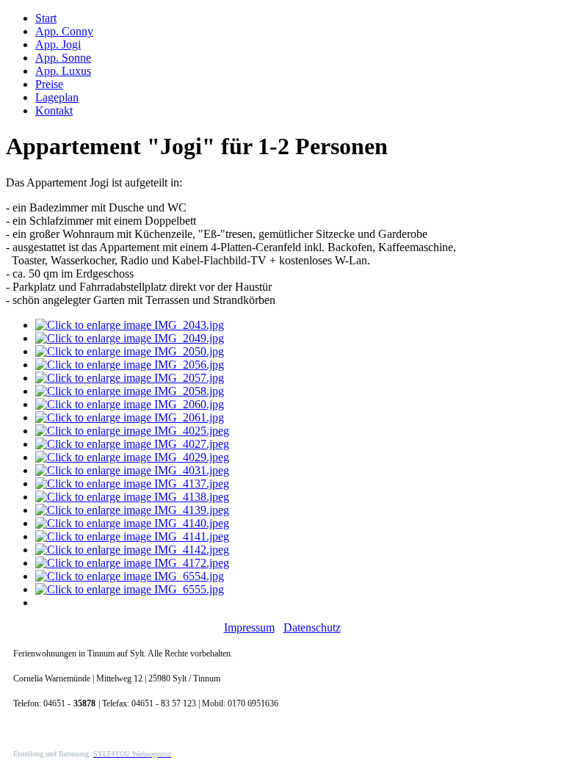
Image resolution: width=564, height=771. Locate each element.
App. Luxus (63, 71)
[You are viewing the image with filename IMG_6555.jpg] (129, 589)
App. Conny (64, 31)
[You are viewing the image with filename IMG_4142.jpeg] (132, 549)
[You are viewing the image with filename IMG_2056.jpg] (129, 364)
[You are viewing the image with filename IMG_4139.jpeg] (132, 510)
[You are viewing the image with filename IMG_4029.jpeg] (132, 457)
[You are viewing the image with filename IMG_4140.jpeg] (132, 523)
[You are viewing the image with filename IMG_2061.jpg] (129, 417)
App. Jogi (58, 44)
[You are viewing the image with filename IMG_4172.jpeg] (132, 563)
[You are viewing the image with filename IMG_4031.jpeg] (132, 470)
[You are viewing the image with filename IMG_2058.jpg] (129, 391)
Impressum (249, 627)
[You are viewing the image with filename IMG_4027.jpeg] (132, 444)
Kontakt (54, 110)
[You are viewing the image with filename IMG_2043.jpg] (129, 325)
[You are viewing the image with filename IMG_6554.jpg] (129, 576)
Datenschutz (312, 627)
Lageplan (57, 97)
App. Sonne (63, 57)
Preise (49, 84)
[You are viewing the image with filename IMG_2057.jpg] (129, 378)
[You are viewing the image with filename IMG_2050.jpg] (129, 351)
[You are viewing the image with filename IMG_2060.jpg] (129, 404)
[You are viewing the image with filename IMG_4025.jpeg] (132, 430)
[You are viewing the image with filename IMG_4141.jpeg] (132, 536)
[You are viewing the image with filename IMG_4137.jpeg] (132, 483)
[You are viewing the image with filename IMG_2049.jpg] (129, 338)
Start (46, 18)
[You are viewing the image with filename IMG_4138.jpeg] (132, 497)
